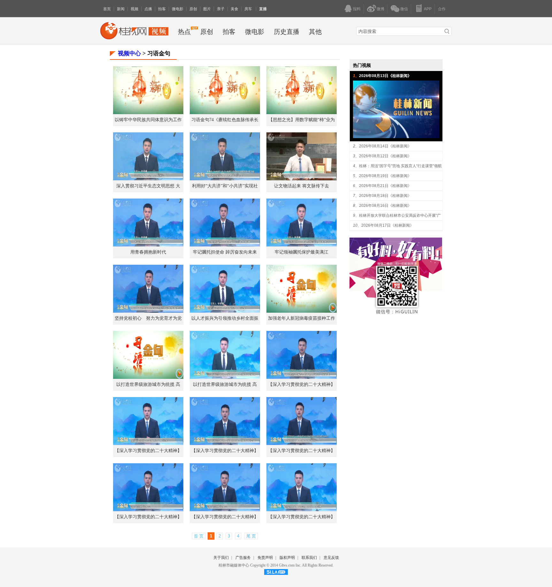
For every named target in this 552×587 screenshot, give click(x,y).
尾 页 (251, 536)
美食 (234, 9)
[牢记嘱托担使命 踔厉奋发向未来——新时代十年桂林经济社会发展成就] (225, 244)
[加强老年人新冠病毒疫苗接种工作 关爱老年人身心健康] (301, 311)
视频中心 (129, 53)
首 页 (198, 536)
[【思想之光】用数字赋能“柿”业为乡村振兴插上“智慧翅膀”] (301, 112)
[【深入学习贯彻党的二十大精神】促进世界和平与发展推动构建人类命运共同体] (225, 443)
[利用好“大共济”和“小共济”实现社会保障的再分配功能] (225, 178)
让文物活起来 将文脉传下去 (301, 186)
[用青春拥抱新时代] (148, 244)
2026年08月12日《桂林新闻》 (385, 156)
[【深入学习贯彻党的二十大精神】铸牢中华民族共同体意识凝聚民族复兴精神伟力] (301, 443)
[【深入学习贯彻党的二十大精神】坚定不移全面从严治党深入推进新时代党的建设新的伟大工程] (148, 443)
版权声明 (287, 557)
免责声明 (265, 557)
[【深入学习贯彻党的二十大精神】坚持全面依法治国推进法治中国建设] (225, 509)
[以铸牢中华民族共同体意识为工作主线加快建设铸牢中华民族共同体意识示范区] (148, 112)
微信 (404, 9)
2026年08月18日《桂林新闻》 (385, 195)
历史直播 (286, 31)
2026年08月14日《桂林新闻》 (385, 146)
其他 (315, 31)
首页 (107, 9)
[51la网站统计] (276, 573)
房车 (248, 9)
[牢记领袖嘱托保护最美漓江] (301, 244)
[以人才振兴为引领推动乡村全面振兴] (225, 311)
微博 (380, 9)
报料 (357, 9)
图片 (207, 9)
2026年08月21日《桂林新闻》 (385, 186)
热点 (184, 31)
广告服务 (243, 557)
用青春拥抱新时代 (148, 252)
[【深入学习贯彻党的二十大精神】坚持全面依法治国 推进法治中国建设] (148, 509)
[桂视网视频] (134, 37)
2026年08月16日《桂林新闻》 (385, 205)
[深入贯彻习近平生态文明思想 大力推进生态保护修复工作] (148, 178)
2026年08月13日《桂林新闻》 (385, 76)
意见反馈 (331, 557)
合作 (442, 9)
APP (428, 9)
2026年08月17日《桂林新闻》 (387, 225)
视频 (134, 9)
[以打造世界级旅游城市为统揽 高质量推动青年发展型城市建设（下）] (148, 377)
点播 (148, 9)
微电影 (177, 9)
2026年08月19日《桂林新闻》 (385, 176)
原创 (193, 9)
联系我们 (309, 557)
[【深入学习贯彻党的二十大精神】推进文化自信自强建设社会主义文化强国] (301, 509)
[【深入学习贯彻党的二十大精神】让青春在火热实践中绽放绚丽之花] (301, 377)
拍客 (162, 9)
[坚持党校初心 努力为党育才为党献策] (148, 311)
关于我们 (221, 557)
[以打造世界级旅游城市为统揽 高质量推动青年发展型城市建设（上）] (225, 377)
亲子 (221, 9)
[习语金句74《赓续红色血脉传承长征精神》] (225, 112)
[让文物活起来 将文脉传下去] (301, 178)
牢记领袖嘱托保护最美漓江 (301, 252)
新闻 (121, 9)
